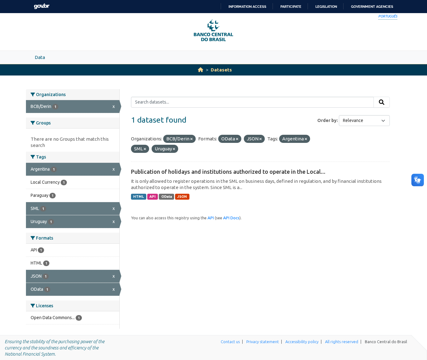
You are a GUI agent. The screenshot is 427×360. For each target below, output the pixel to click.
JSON (182, 196)
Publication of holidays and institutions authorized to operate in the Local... (228, 171)
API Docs (231, 218)
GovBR (41, 6)
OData (166, 196)
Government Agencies (372, 6)
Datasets (221, 69)
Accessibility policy (302, 341)
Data (40, 57)
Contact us (230, 341)
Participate (290, 6)
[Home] (200, 69)
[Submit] (382, 102)
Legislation (326, 6)
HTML (138, 196)
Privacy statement (262, 341)
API (152, 196)
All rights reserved (341, 341)
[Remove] (191, 139)
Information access (247, 6)
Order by (327, 120)
